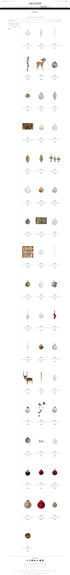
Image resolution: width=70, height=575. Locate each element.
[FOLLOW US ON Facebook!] (32, 560)
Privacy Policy (29, 573)
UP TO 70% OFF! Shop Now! (35, 8)
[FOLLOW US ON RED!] (40, 560)
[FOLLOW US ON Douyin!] (43, 560)
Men (27, 6)
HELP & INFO (16, 570)
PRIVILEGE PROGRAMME (48, 570)
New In (19, 6)
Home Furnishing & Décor (14, 24)
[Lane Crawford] (35, 5)
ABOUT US (27, 570)
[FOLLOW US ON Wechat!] (37, 560)
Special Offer (44, 6)
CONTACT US (21, 570)
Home (38, 6)
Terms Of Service (24, 573)
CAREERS (54, 570)
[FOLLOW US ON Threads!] (29, 560)
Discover (50, 6)
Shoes (31, 6)
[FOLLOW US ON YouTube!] (35, 560)
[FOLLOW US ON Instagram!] (27, 560)
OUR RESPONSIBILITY (33, 570)
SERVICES (40, 570)
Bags (35, 6)
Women (23, 6)
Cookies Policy (34, 573)
